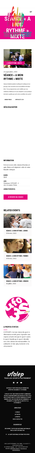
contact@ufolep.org (17, 445)
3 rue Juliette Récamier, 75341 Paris (13, 443)
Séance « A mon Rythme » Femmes (17, 256)
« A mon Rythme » (11, 63)
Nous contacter (17, 419)
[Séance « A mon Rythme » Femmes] (18, 246)
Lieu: (5, 181)
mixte (20, 63)
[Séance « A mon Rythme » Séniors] (18, 271)
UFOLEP (12, 447)
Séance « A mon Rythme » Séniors (17, 281)
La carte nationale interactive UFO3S (18, 434)
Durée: (6, 175)
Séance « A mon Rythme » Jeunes (17, 231)
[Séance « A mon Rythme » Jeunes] (18, 221)
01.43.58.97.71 (26, 443)
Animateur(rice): (9, 189)
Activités (17, 414)
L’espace (17, 412)
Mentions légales (14, 448)
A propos (17, 416)
